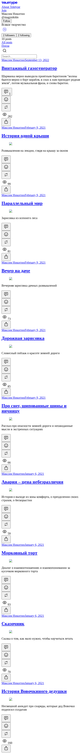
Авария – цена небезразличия (32, 481)
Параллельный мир (22, 203)
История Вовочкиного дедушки (34, 691)
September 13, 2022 (37, 60)
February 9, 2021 (35, 127)
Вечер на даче (16, 270)
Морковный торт (19, 552)
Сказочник (13, 623)
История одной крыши (25, 135)
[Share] (6, 122)
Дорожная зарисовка (23, 338)
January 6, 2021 (34, 473)
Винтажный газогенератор (29, 68)
